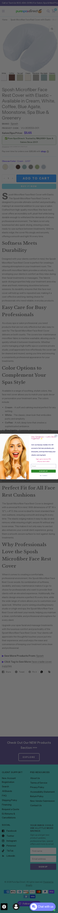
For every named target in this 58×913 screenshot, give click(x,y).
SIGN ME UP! (43, 471)
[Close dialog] (56, 435)
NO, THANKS (43, 475)
